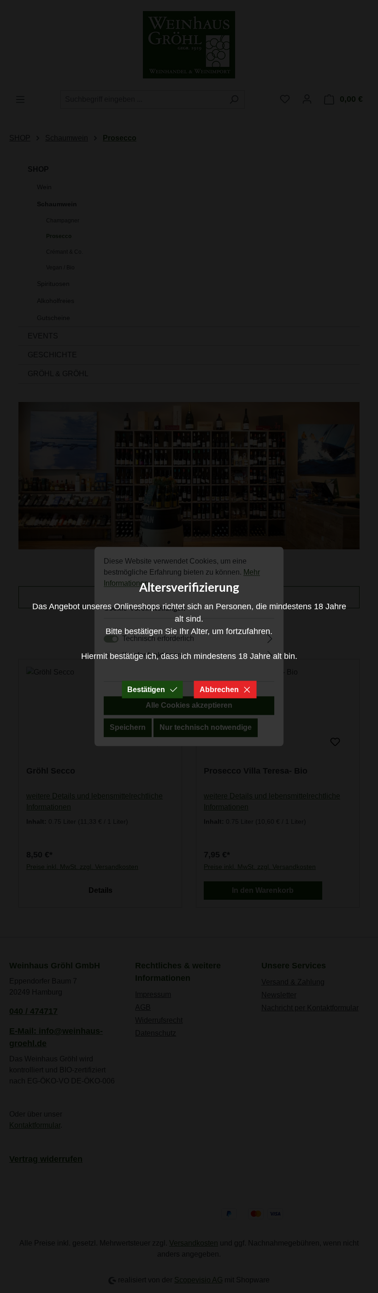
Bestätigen (146, 689)
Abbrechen (219, 689)
